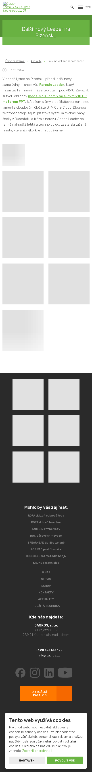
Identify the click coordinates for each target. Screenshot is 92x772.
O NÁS (46, 572)
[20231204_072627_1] (23, 284)
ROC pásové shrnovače (46, 535)
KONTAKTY (46, 592)
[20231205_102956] (23, 191)
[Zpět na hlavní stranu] (16, 7)
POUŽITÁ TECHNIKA (46, 605)
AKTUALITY (46, 599)
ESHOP (46, 585)
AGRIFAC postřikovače (46, 549)
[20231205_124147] (23, 237)
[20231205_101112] (69, 191)
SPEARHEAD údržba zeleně (46, 542)
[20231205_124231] (23, 330)
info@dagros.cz (49, 655)
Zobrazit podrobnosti (37, 751)
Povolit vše (65, 760)
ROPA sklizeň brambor (46, 522)
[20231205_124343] (69, 284)
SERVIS (46, 579)
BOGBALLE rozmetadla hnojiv (46, 556)
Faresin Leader (51, 85)
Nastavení (27, 760)
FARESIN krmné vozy (46, 529)
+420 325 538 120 (49, 649)
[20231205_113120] (69, 237)
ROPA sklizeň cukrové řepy (46, 515)
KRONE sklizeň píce (46, 562)
